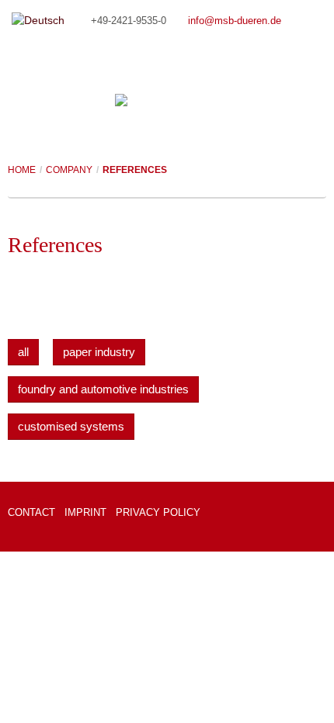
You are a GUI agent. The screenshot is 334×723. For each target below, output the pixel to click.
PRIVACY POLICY (158, 512)
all (23, 351)
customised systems (71, 426)
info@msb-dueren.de (234, 21)
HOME (22, 169)
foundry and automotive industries (103, 389)
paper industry (99, 351)
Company (69, 169)
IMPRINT (85, 512)
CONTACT (31, 512)
